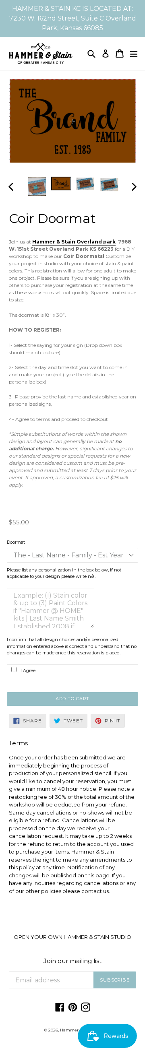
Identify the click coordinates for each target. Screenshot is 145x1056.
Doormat (16, 542)
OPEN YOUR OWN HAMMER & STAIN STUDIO (72, 937)
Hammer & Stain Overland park (74, 242)
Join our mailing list (73, 961)
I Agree (28, 670)
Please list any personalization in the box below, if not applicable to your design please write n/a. (64, 573)
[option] (37, 187)
